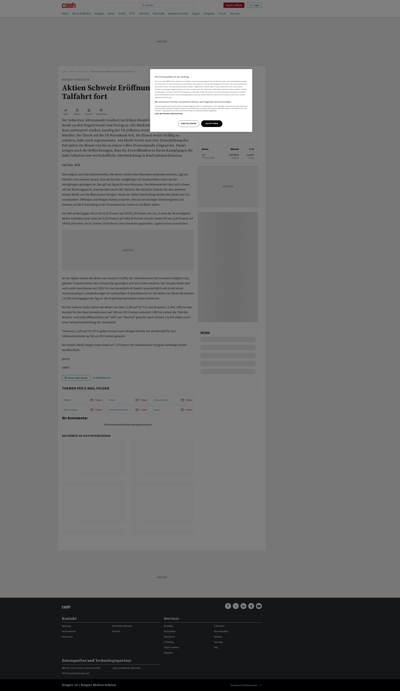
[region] (201, 100)
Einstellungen (188, 123)
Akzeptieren (211, 123)
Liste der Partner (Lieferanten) (169, 113)
